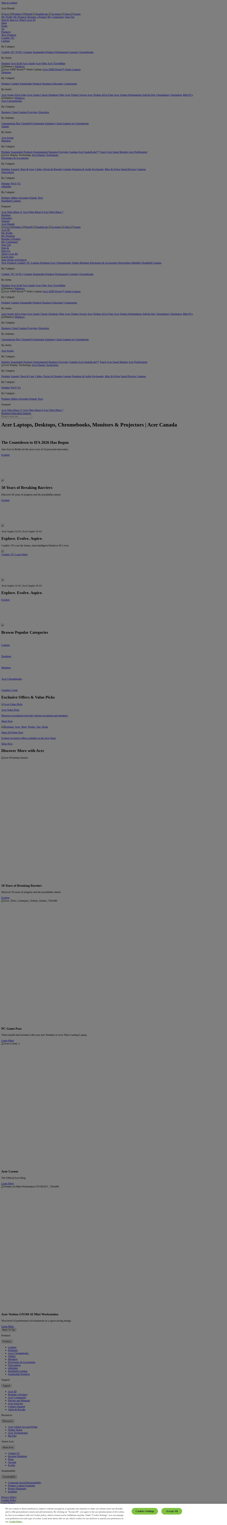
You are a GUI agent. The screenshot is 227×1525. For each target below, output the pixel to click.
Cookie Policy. (16, 1521)
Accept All (172, 1511)
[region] (113, 1514)
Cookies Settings (145, 1511)
